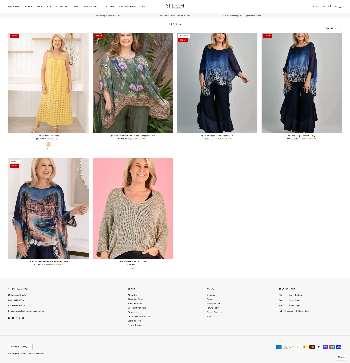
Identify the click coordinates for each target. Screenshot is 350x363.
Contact (210, 299)
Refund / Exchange (127, 6)
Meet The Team (135, 303)
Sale (143, 6)
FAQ (209, 316)
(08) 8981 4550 (19, 305)
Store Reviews (134, 321)
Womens (28, 6)
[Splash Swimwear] (175, 6)
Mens (39, 6)
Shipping (211, 295)
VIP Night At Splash (137, 308)
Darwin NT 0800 (16, 300)
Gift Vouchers (108, 6)
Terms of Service (214, 312)
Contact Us (133, 312)
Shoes (75, 6)
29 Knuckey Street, (17, 295)
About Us (132, 295)
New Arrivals (13, 6)
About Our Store (135, 299)
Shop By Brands (90, 6)
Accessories (61, 6)
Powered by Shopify (36, 354)
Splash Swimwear (21, 354)
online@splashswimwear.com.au (29, 311)
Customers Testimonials (139, 316)
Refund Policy (213, 308)
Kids (49, 6)
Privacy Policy (134, 325)
